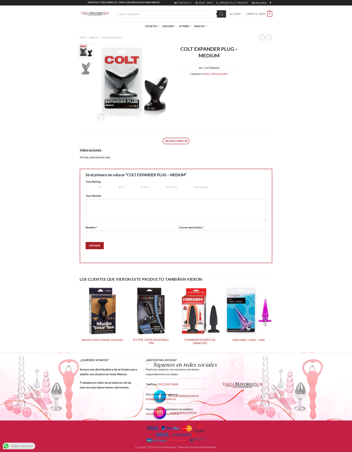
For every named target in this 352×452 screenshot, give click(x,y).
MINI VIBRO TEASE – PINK (249, 340)
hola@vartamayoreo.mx (161, 399)
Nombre (91, 227)
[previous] (102, 83)
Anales (206, 73)
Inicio (83, 37)
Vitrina (184, 26)
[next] (167, 83)
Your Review (93, 195)
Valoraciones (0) (176, 140)
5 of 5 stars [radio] (186, 187)
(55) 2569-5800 (168, 384)
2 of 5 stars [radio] (110, 187)
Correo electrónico (191, 227)
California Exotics (111, 37)
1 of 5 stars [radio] (91, 187)
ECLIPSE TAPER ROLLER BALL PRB (151, 341)
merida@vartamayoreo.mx (162, 413)
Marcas (199, 26)
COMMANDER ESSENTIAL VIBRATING (200, 341)
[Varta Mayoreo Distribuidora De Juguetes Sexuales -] (95, 14)
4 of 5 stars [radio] (158, 187)
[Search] (221, 14)
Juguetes (151, 26)
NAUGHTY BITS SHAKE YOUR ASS (102, 340)
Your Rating (93, 181)
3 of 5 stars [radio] (133, 187)
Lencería (168, 26)
